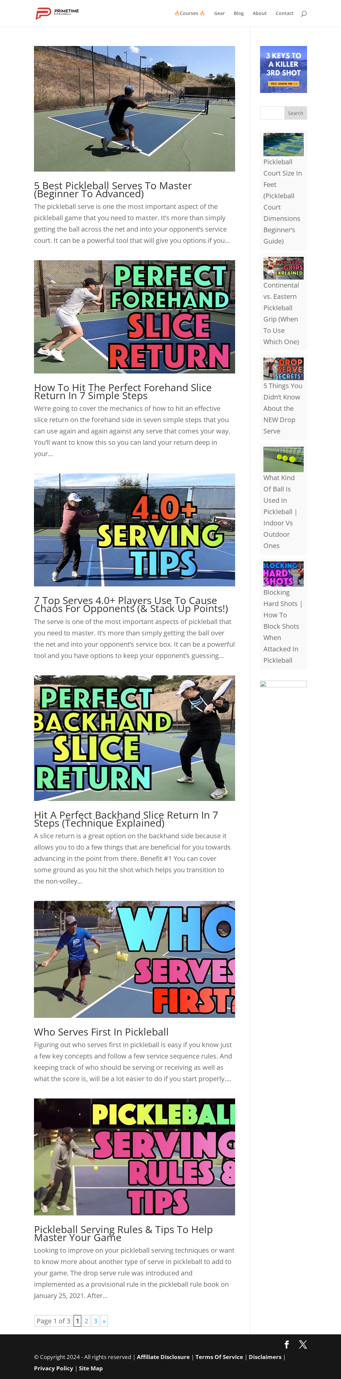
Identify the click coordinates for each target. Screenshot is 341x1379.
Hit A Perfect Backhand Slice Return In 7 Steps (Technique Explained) (126, 819)
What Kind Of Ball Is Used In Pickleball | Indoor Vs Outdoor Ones (280, 511)
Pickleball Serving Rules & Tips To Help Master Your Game (123, 1233)
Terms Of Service (219, 1357)
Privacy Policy (53, 1368)
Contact (285, 13)
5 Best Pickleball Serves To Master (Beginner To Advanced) (113, 189)
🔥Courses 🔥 (189, 13)
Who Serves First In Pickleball (101, 1031)
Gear (219, 13)
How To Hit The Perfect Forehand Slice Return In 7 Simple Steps (123, 391)
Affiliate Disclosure (163, 1357)
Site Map (91, 1368)
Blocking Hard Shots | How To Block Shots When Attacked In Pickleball (283, 626)
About (260, 13)
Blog (239, 13)
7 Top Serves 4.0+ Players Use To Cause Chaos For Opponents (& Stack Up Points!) (131, 604)
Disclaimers (265, 1357)
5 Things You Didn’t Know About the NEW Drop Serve (282, 408)
